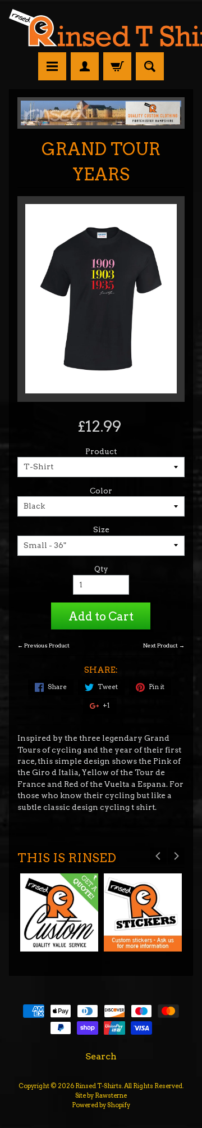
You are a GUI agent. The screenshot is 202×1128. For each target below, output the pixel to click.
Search (101, 1056)
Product (101, 451)
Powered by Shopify (101, 1105)
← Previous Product (43, 645)
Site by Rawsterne (101, 1095)
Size (101, 529)
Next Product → (164, 645)
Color (101, 490)
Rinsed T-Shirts (98, 1086)
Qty (101, 568)
